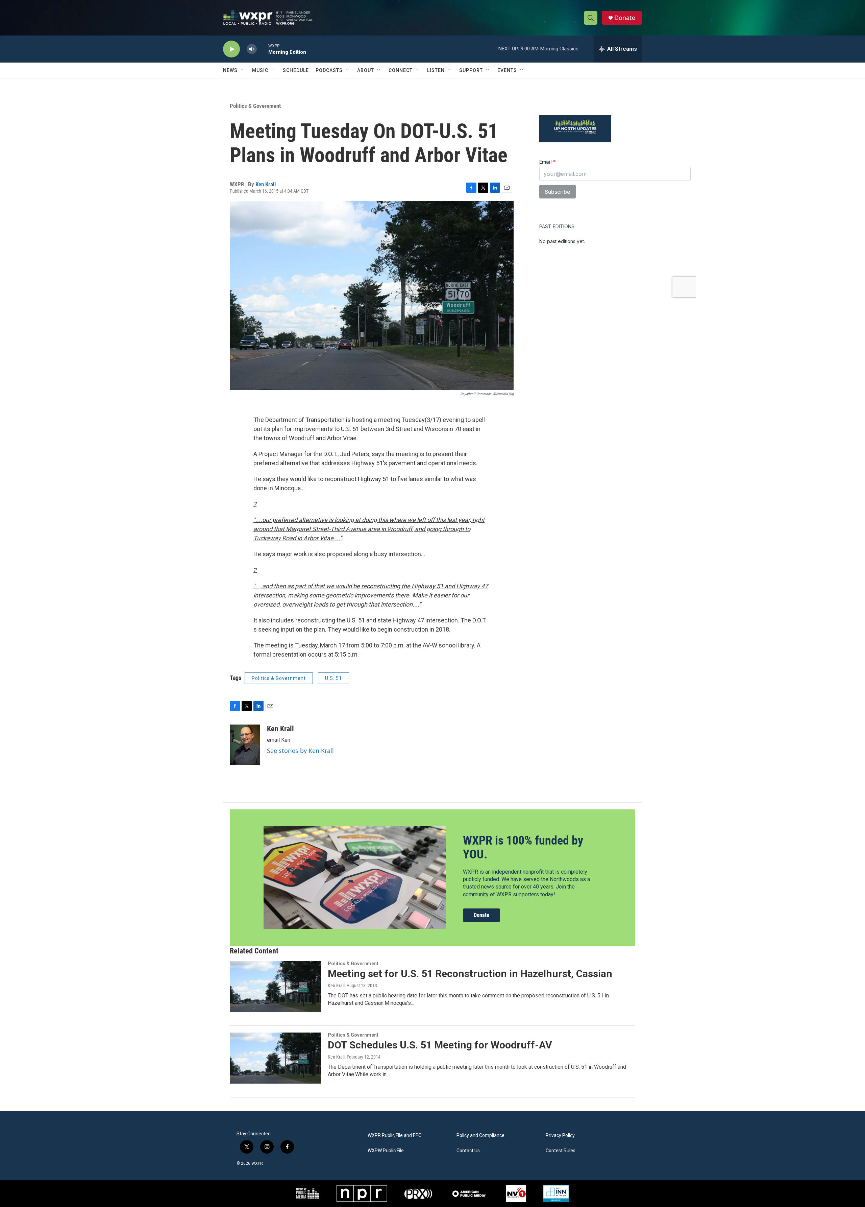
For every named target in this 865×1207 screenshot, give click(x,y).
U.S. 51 (333, 678)
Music (260, 70)
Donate (624, 17)
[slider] (263, 48)
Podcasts (329, 70)
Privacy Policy (560, 1135)
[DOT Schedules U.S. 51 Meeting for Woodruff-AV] (275, 1058)
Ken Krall (265, 184)
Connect (401, 70)
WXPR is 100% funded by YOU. (523, 847)
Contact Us (468, 1150)
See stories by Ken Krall (300, 751)
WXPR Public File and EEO (395, 1135)
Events (507, 70)
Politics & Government (255, 105)
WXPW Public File (386, 1150)
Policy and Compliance (480, 1135)
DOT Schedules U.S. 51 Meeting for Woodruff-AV (440, 1045)
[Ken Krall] (245, 745)
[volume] (251, 49)
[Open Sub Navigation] (242, 70)
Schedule (296, 70)
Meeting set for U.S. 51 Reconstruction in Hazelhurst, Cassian (470, 973)
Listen (436, 70)
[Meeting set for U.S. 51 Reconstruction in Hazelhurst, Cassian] (275, 986)
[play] (231, 49)
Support (471, 70)
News (230, 70)
